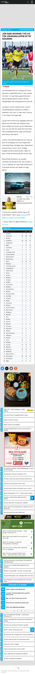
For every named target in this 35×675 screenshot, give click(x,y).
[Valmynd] (32, 2)
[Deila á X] (6, 368)
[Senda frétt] (11, 368)
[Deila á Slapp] (15, 368)
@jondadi (24, 215)
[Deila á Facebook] (2, 368)
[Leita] (28, 2)
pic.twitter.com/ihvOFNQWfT (16, 217)
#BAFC (4, 217)
